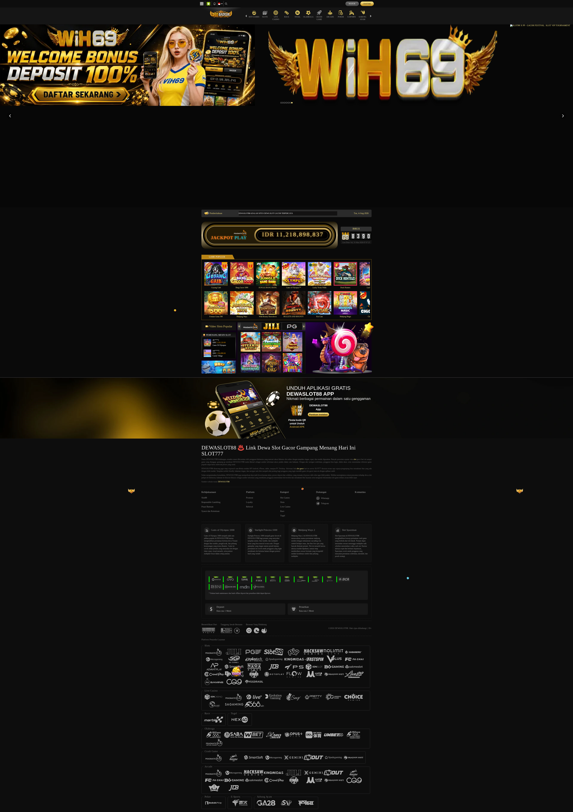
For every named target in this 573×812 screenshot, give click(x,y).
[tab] (251, 326)
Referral (249, 507)
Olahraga (308, 17)
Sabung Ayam (362, 18)
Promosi (249, 498)
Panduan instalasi (318, 414)
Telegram (325, 503)
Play (240, 237)
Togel (297, 17)
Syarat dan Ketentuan (210, 511)
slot (355, 459)
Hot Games (254, 17)
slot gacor (300, 469)
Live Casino (275, 18)
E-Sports (352, 17)
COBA (252, 339)
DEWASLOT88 (223, 482)
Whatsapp (325, 498)
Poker (341, 17)
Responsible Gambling (210, 502)
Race (286, 17)
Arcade (330, 17)
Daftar (367, 4)
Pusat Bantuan (207, 507)
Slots (265, 17)
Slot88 (204, 498)
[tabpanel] (127, 65)
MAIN (218, 274)
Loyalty (249, 502)
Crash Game (319, 18)
